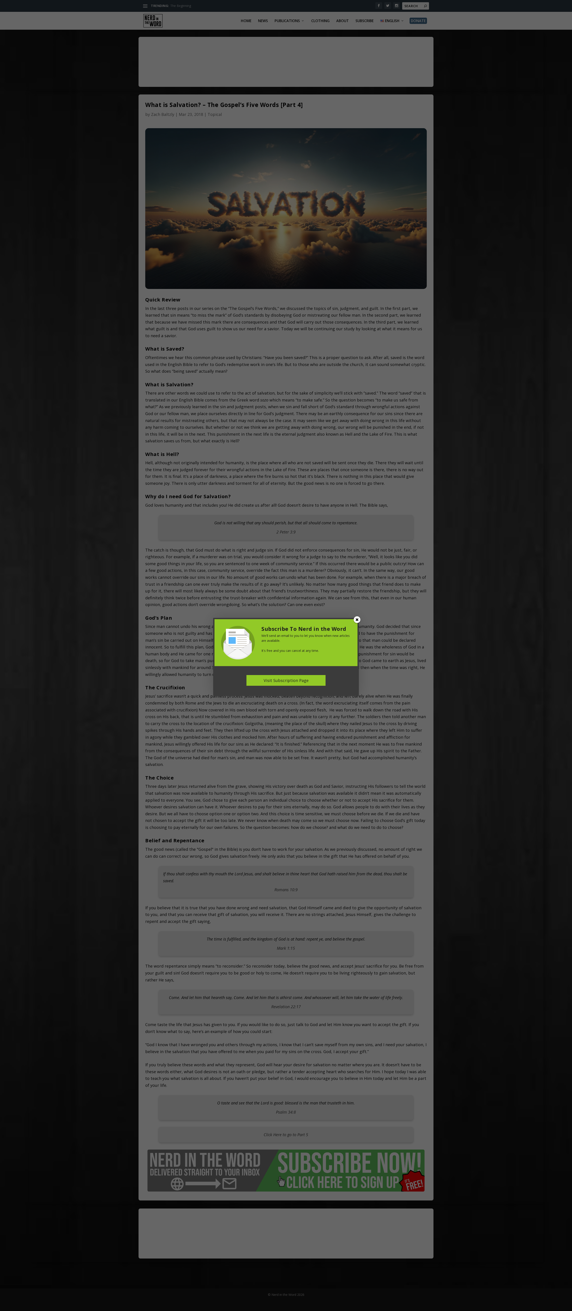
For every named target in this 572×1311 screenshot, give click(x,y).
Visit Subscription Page (286, 680)
